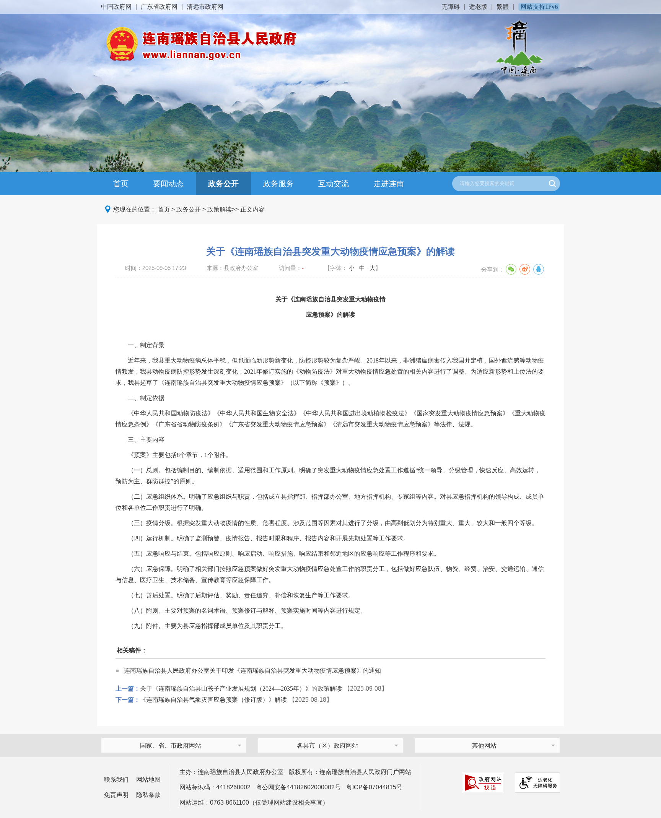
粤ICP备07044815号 (374, 787)
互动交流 (333, 183)
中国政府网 (116, 6)
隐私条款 (148, 795)
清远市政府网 (205, 6)
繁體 (503, 6)
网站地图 (148, 779)
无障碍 (450, 6)
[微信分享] (511, 269)
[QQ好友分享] (538, 269)
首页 (121, 183)
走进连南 (388, 183)
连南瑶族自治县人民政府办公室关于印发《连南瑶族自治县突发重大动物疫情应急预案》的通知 (252, 670)
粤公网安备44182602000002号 (298, 787)
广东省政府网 (159, 6)
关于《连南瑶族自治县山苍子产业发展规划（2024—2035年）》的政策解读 (241, 688)
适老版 (478, 6)
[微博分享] (524, 269)
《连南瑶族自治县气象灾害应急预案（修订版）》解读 (213, 699)
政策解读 (219, 209)
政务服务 (278, 183)
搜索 (552, 183)
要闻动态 (168, 183)
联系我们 (116, 779)
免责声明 (116, 795)
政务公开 (223, 183)
